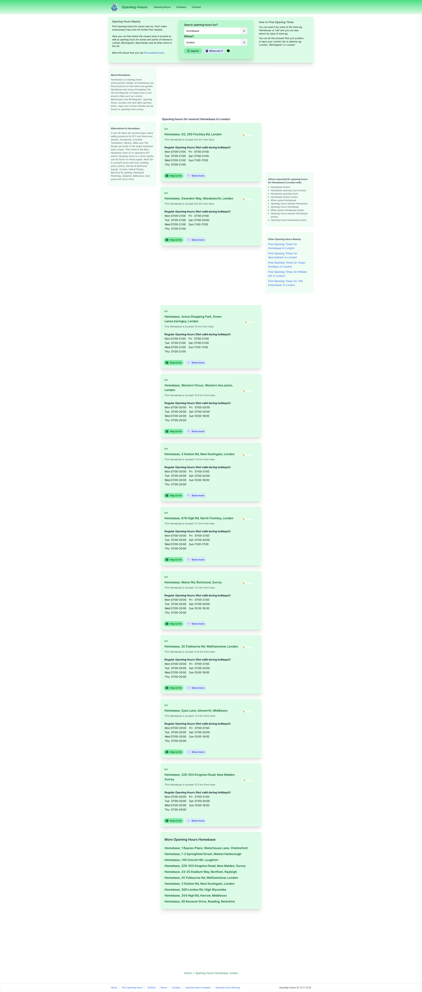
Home (114, 987)
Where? (189, 36)
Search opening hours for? (201, 24)
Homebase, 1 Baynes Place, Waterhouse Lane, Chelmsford (206, 848)
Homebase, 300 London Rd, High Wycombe (195, 889)
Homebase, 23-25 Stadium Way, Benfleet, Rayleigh (201, 871)
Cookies (176, 987)
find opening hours (154, 52)
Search (195, 50)
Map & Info (176, 175)
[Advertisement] (132, 235)
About (164, 987)
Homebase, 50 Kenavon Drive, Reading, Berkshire (200, 901)
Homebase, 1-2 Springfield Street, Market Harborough (203, 854)
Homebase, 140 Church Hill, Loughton (191, 860)
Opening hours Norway (227, 987)
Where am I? (216, 50)
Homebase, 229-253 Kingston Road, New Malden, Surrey (205, 866)
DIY (166, 129)
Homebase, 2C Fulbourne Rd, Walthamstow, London (201, 877)
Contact (151, 987)
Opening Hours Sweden (198, 987)
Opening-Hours (287, 987)
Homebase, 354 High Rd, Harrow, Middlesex (196, 895)
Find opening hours (132, 987)
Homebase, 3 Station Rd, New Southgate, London (200, 883)
